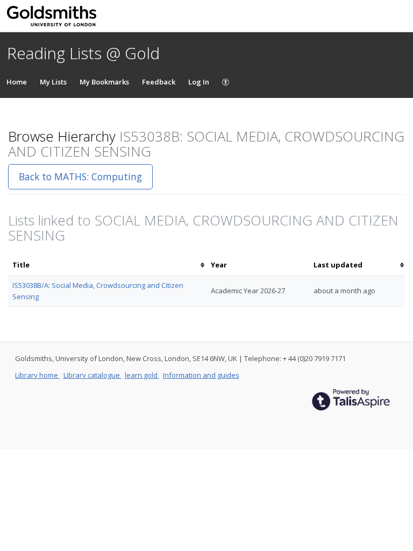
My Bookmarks (104, 82)
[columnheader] (107, 265)
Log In (198, 82)
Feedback (158, 82)
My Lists (53, 82)
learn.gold (142, 375)
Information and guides (201, 375)
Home (16, 82)
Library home (37, 375)
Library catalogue (92, 375)
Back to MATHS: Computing (80, 176)
